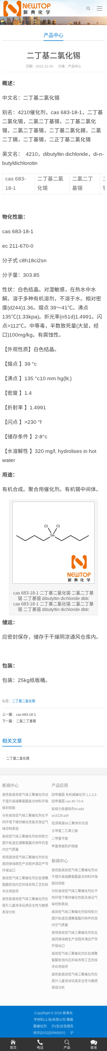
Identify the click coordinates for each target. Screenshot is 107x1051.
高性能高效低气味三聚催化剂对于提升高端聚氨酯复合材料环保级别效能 (25, 801)
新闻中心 (10, 785)
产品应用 (60, 785)
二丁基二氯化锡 (23, 701)
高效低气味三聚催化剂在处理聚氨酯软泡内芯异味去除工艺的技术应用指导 (25, 884)
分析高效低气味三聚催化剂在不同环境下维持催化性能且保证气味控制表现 (25, 822)
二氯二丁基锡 (26, 721)
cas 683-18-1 (26, 715)
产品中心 (53, 35)
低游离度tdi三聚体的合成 (70, 823)
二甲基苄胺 (60, 839)
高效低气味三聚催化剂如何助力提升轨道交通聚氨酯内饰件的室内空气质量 (25, 843)
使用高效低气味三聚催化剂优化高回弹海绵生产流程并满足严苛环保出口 (25, 863)
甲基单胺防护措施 (65, 846)
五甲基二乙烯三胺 (65, 831)
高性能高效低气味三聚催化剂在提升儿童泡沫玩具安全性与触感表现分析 (25, 905)
